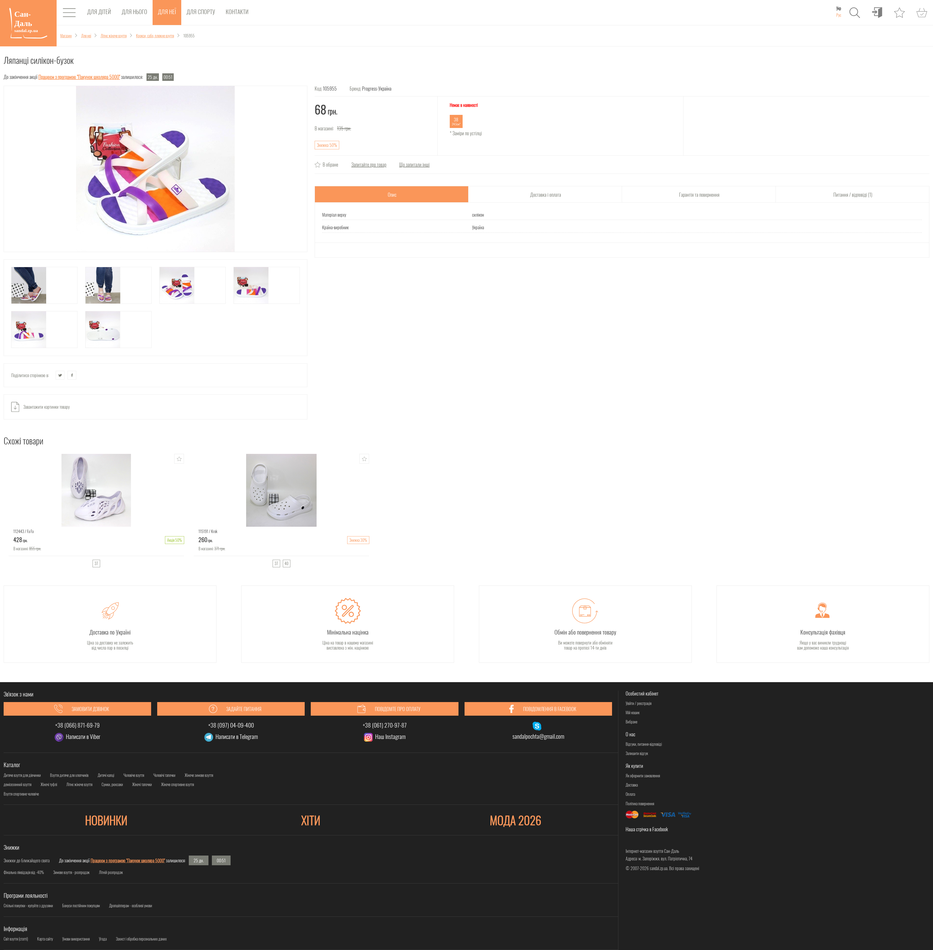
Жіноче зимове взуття (199, 775)
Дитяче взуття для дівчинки (22, 775)
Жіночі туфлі (49, 784)
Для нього (134, 11)
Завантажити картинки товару (46, 407)
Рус (838, 15)
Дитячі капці (106, 775)
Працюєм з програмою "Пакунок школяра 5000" (79, 76)
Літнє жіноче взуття (79, 784)
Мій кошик (632, 712)
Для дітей (99, 11)
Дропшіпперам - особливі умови (130, 905)
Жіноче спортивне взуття (177, 784)
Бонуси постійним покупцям (81, 905)
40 (286, 563)
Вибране (631, 722)
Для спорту (201, 11)
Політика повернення (640, 803)
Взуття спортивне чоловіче (21, 794)
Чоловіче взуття (133, 775)
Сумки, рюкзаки (112, 784)
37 (96, 563)
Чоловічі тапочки (164, 775)
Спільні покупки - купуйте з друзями (28, 905)
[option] (96, 512)
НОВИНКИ (106, 820)
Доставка (632, 785)
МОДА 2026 (515, 820)
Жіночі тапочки (142, 784)
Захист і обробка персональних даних (141, 939)
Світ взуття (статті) (16, 939)
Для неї (167, 11)
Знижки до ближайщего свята (27, 860)
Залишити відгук (637, 753)
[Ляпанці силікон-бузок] (155, 169)
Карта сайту (45, 939)
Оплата (630, 794)
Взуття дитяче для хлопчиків (69, 775)
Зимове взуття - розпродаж (71, 872)
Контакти (237, 11)
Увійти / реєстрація (638, 703)
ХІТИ (310, 820)
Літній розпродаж (111, 872)
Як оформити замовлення (643, 775)
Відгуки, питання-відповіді (644, 744)
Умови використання (76, 939)
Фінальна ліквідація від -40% (24, 872)
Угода (103, 939)
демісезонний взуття (17, 784)
